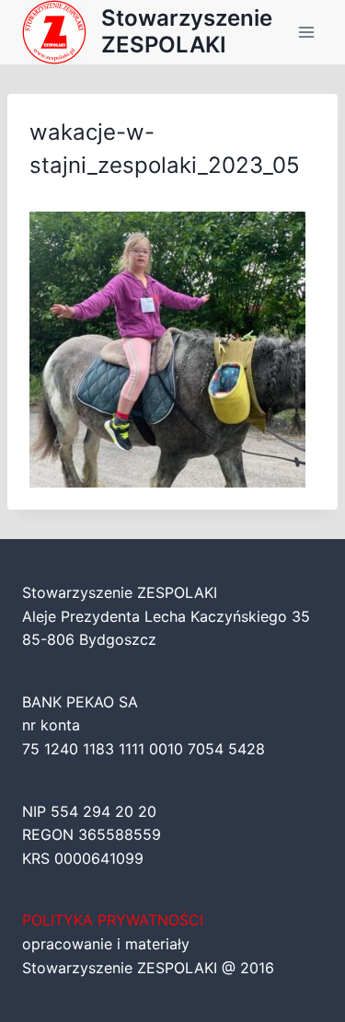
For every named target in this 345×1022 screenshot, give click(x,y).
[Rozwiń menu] (306, 31)
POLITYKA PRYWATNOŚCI (112, 920)
